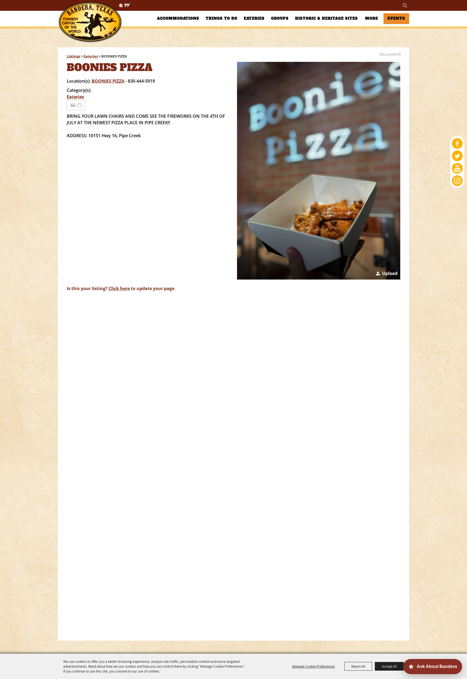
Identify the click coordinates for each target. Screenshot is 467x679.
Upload (390, 273)
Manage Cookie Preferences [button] (313, 666)
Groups (280, 18)
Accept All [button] (389, 666)
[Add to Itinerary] (80, 105)
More (371, 18)
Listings (73, 56)
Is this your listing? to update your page (120, 288)
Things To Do (221, 18)
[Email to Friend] (73, 105)
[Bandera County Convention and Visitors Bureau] (90, 22)
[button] (319, 171)
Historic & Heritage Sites (326, 18)
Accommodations (178, 18)
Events (396, 18)
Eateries (254, 18)
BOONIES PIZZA (108, 81)
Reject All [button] (358, 666)
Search (404, 5)
